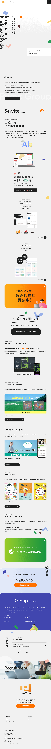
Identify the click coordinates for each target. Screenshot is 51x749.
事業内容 (8, 717)
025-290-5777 (27, 580)
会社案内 (8, 98)
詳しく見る (40, 237)
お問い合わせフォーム (26, 585)
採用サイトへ (39, 672)
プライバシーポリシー (10, 721)
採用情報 (30, 717)
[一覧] (7, 646)
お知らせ (30, 719)
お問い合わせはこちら (10, 419)
